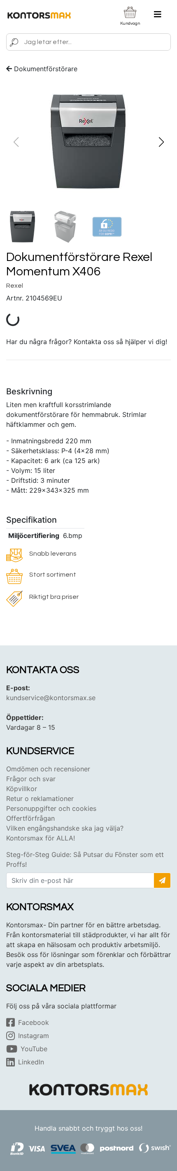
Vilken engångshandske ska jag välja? (64, 828)
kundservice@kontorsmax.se (50, 698)
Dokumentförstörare (45, 69)
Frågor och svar (31, 779)
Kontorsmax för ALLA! (40, 838)
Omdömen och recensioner (48, 769)
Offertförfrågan (30, 818)
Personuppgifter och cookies (51, 808)
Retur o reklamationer (40, 798)
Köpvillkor (21, 789)
